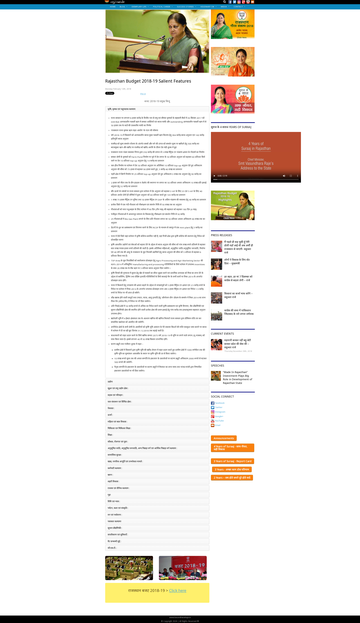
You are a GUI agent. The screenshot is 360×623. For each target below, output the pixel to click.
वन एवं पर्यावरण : (115, 514)
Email (217, 425)
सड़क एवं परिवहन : (115, 395)
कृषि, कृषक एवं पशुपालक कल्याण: (122, 109)
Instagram (219, 411)
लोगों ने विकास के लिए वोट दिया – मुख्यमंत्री (237, 261)
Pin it (143, 93)
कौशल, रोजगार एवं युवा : (118, 441)
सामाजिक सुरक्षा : (115, 454)
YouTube (219, 420)
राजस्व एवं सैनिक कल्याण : (119, 488)
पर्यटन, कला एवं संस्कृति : (118, 507)
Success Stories (185, 6)
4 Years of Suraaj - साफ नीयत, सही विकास (230, 448)
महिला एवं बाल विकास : (117, 421)
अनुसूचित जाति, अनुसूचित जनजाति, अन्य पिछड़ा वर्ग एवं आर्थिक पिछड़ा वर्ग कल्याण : (142, 448)
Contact (238, 6)
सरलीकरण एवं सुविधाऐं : (118, 534)
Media (224, 6)
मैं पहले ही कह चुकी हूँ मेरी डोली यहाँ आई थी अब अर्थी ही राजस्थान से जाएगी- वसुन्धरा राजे (238, 247)
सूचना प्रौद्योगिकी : (115, 527)
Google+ (218, 416)
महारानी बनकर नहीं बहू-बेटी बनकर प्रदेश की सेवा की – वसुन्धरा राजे (237, 343)
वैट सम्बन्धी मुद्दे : (114, 541)
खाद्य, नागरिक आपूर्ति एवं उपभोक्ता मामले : (125, 461)
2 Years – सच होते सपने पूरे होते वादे (232, 477)
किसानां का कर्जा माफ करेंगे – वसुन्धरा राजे (238, 295)
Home (113, 6)
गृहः (109, 494)
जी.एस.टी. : (112, 547)
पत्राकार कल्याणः (114, 521)
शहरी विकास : (113, 481)
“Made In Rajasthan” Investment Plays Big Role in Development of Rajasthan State (237, 377)
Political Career (161, 6)
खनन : (110, 474)
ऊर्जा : (110, 414)
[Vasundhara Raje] (115, 2)
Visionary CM (207, 6)
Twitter (218, 407)
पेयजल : (111, 408)
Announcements (224, 438)
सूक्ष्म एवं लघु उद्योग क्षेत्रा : (118, 388)
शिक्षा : (110, 434)
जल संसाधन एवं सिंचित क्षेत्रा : (120, 401)
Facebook (219, 402)
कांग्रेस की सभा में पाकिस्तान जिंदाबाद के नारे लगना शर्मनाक (239, 312)
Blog (122, 6)
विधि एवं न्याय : (114, 501)
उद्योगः (110, 381)
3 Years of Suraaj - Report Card (232, 461)
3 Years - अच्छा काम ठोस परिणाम (232, 469)
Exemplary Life (139, 6)
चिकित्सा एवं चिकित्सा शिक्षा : (119, 428)
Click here (177, 590)
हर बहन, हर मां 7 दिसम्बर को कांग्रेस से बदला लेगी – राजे (238, 278)
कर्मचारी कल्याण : (115, 468)
